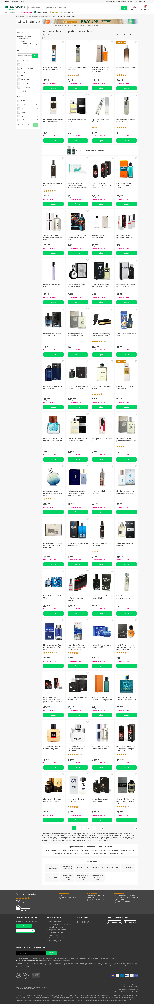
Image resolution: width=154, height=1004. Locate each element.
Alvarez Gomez (113, 853)
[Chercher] (124, 8)
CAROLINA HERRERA (50, 850)
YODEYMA (124, 850)
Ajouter (53, 88)
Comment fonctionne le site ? (60, 924)
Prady (86, 850)
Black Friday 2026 (55, 941)
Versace (131, 850)
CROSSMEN (103, 853)
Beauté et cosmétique (33, 17)
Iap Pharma (62, 850)
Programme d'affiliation (57, 930)
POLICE (81, 850)
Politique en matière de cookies (128, 989)
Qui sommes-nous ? (56, 922)
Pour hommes (45, 17)
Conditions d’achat (132, 988)
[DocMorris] (15, 8)
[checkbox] (27, 61)
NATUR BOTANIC (95, 850)
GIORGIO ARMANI (113, 850)
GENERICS (95, 853)
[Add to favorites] (63, 42)
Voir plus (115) (21, 91)
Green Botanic (84, 853)
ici (29, 966)
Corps (53, 17)
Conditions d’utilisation (130, 986)
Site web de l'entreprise (57, 938)
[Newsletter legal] (17, 960)
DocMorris (21, 17)
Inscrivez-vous (51, 953)
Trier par (120, 35)
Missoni (123, 853)
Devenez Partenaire (56, 932)
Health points (53, 935)
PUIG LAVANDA (72, 850)
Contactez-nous (23, 926)
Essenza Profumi (60, 853)
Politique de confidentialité (129, 984)
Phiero (104, 850)
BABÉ (76, 853)
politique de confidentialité (33, 960)
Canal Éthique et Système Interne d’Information (123, 991)
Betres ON (70, 853)
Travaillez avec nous (56, 927)
